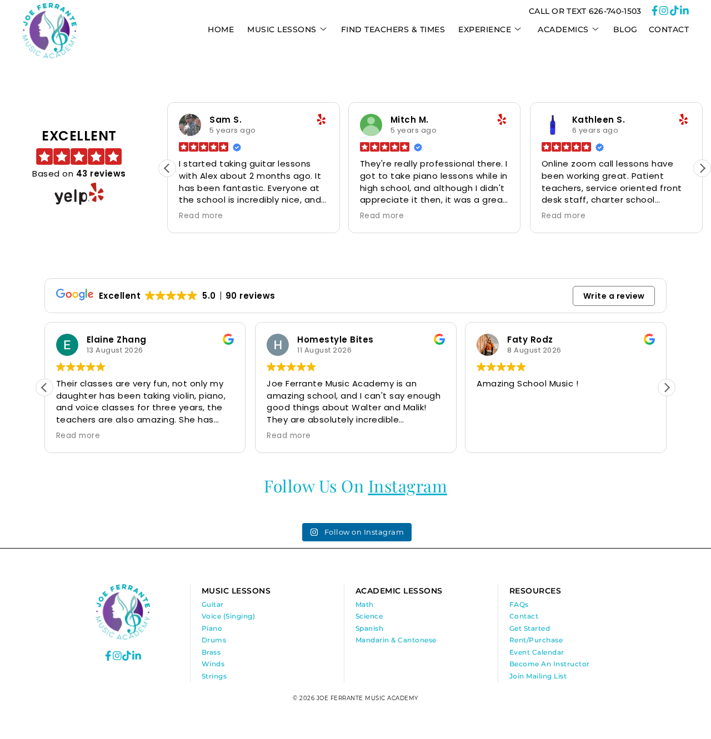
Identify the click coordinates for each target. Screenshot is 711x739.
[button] (702, 168)
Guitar (213, 604)
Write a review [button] (614, 295)
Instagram (408, 486)
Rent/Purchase (536, 640)
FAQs (519, 604)
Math (365, 604)
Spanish (370, 628)
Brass (211, 652)
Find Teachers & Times (393, 29)
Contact (669, 29)
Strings (214, 676)
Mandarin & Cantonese (396, 640)
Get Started (529, 628)
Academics (563, 29)
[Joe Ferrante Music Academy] (49, 56)
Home (221, 29)
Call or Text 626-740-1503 (585, 11)
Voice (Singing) (229, 616)
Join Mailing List (538, 676)
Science (369, 616)
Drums (214, 640)
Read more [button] (201, 216)
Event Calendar (536, 652)
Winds (213, 664)
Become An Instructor (549, 664)
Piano (212, 628)
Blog (625, 29)
